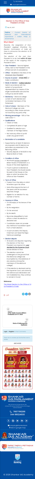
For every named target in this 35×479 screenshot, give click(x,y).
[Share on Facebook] (23, 294)
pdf (7, 295)
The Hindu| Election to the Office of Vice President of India (17, 285)
